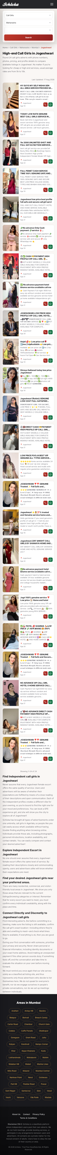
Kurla (43, 1051)
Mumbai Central (42, 1071)
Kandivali (25, 1044)
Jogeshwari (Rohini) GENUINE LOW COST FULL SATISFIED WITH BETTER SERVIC (34, 401)
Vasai (49, 1091)
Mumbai (35, 47)
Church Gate (44, 1024)
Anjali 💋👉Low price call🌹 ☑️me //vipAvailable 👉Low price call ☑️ (36, 344)
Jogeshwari (46, 47)
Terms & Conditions (28, 1118)
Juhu (44, 1037)
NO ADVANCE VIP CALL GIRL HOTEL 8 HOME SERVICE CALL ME (35, 685)
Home (5, 47)
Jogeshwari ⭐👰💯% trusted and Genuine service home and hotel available (35, 515)
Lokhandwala (14, 1057)
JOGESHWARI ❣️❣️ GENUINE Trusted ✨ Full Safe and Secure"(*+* (36, 657)
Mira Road (12, 1071)
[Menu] (51, 4)
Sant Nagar (10, 1091)
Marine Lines (42, 1064)
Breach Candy (41, 1017)
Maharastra (24, 47)
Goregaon (15, 1037)
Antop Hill (29, 1011)
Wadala (48, 1097)
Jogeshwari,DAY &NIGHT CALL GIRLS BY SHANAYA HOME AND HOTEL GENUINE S (35, 543)
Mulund (26, 1071)
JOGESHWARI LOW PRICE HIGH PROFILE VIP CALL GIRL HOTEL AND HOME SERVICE (35, 316)
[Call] (45, 104)
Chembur (28, 1024)
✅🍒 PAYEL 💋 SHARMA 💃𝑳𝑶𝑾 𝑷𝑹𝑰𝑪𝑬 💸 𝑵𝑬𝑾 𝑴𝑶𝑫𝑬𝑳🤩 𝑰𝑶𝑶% (36, 627)
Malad (28, 1064)
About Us (16, 1114)
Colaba (12, 1031)
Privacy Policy (39, 1114)
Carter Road (13, 1024)
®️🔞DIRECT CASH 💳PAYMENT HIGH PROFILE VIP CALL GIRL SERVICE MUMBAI (35, 429)
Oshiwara (43, 1077)
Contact (26, 1114)
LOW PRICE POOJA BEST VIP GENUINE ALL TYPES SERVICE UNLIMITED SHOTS (34, 458)
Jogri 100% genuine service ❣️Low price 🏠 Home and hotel (35, 598)
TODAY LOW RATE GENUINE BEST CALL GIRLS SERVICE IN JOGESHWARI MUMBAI (34, 116)
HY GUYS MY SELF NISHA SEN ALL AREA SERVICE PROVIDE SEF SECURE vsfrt (36, 88)
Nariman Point (16, 1077)
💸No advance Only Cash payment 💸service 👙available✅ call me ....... (32, 230)
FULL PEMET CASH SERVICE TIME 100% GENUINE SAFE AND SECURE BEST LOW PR (35, 173)
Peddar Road (29, 1084)
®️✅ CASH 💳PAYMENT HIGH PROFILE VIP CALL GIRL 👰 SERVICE (34, 259)
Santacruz (26, 1091)
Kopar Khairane (28, 1051)
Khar (13, 1051)
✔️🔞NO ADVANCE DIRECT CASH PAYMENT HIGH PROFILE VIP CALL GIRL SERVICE (36, 714)
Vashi (8, 1097)
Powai (43, 1084)
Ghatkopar (43, 1031)
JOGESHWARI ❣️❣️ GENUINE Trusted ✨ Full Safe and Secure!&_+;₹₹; (34, 486)
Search (28, 37)
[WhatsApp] (50, 104)
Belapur (13, 1017)
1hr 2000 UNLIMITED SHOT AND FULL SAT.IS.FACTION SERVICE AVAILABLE (35, 145)
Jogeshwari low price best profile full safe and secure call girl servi (36, 200)
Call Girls (13, 47)
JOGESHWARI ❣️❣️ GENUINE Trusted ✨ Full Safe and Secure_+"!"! (34, 742)
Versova (20, 1097)
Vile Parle (34, 1097)
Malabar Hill (14, 1064)
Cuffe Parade (27, 1031)
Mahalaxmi (31, 1057)
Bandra (42, 1011)
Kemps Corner (42, 1044)
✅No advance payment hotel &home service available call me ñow (35, 572)
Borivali (26, 1017)
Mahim (45, 1057)
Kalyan (12, 1044)
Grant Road (31, 1037)
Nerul (30, 1077)
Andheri (15, 1011)
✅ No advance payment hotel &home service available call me (35, 286)
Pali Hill (14, 1084)
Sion (39, 1091)
